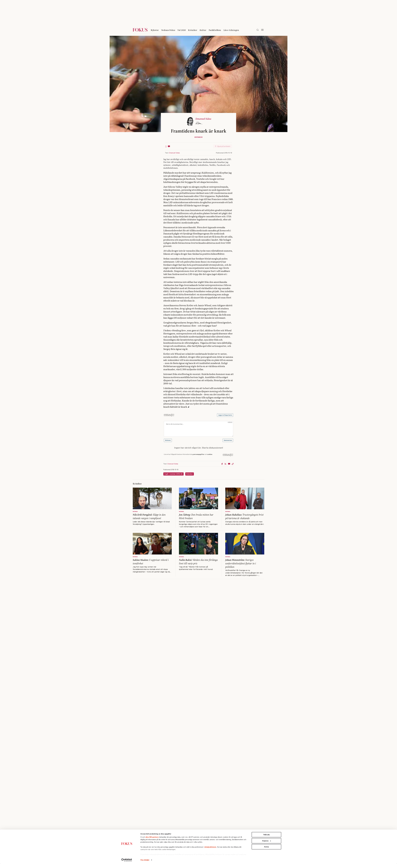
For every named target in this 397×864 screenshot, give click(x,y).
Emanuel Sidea (174, 153)
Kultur (203, 30)
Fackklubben (215, 30)
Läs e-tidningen (231, 30)
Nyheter (155, 30)
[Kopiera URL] (233, 464)
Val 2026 (182, 30)
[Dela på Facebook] (222, 464)
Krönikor (192, 30)
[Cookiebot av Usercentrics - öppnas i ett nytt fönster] (127, 860)
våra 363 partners (152, 837)
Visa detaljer (144, 860)
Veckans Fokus (168, 30)
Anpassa (265, 841)
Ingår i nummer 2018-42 (173, 474)
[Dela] (166, 146)
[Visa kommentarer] (169, 146)
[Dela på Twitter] (225, 464)
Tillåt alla (266, 835)
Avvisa (266, 847)
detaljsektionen (210, 847)
